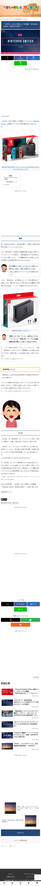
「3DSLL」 (11, 271)
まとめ (7, 184)
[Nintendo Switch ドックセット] (20, 309)
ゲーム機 (12, 358)
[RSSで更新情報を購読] (20, 625)
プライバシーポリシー (30, 874)
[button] (37, 488)
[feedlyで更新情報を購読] (30, 620)
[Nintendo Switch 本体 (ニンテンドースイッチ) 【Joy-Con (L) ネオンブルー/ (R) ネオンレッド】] (20, 148)
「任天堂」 (5, 121)
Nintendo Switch (7, 503)
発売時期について (12, 182)
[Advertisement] (20, 92)
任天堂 (16, 503)
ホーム (11, 874)
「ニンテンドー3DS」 (29, 266)
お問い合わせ (11, 877)
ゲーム (4, 499)
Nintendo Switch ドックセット (20, 330)
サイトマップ (30, 877)
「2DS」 (17, 269)
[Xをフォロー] (10, 620)
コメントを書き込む (20, 840)
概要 (6, 179)
